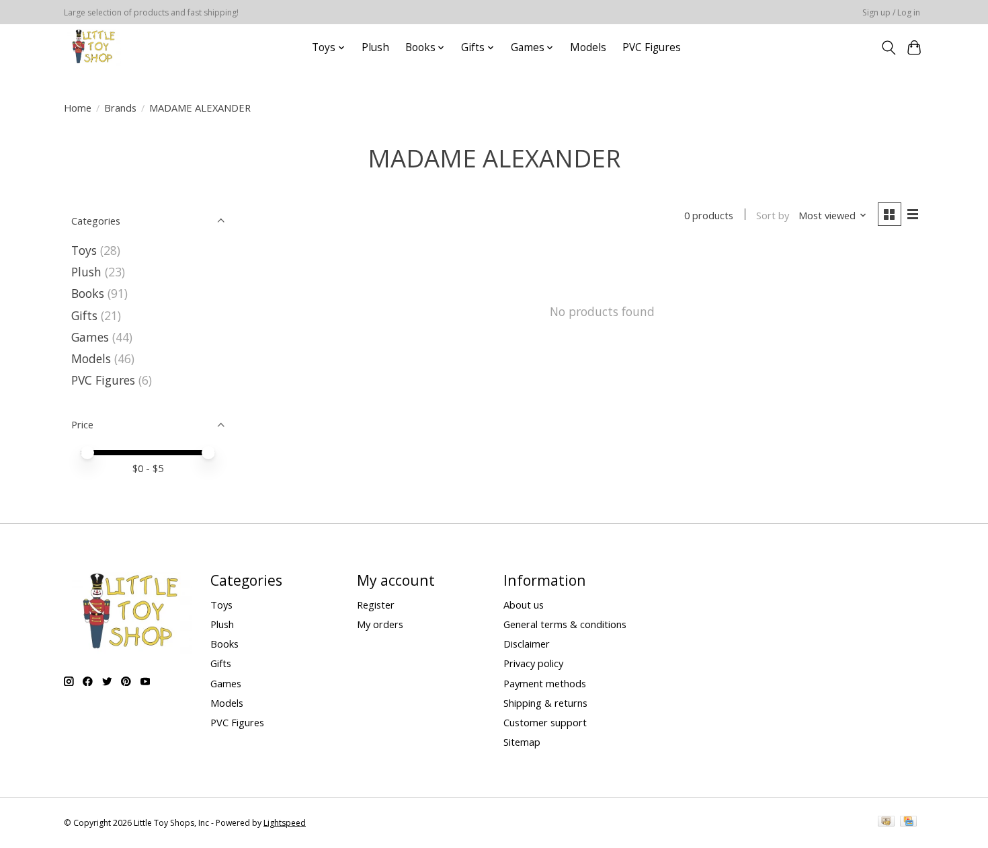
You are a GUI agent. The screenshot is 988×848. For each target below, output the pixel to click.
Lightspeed (284, 822)
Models (588, 47)
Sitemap (521, 741)
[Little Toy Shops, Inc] (92, 47)
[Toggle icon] (888, 48)
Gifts (84, 315)
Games (90, 337)
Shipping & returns (545, 702)
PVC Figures (651, 47)
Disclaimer (526, 643)
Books (87, 293)
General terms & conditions (564, 624)
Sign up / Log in (891, 12)
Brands (120, 107)
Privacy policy (533, 663)
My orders (380, 624)
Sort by (772, 215)
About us (523, 604)
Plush (375, 47)
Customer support (545, 722)
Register (376, 604)
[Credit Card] (908, 822)
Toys (84, 250)
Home (77, 107)
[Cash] (886, 822)
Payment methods (544, 683)
